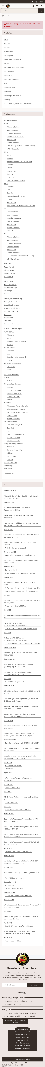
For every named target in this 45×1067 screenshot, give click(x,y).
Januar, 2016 (8, 867)
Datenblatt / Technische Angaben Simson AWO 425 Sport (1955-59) (21, 828)
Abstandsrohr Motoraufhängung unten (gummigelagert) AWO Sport (18, 665)
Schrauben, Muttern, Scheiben (18, 406)
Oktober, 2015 (9, 892)
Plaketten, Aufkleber (14, 393)
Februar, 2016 (9, 855)
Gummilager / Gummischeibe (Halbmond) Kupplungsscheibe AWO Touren (19, 715)
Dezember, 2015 (10, 882)
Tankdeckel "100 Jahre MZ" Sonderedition (20, 555)
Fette (8, 431)
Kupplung (7, 314)
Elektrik (9, 168)
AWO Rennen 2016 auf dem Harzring (18, 851)
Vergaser (7, 321)
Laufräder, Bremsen (11, 305)
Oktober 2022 (9, 567)
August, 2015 (9, 899)
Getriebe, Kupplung (14, 133)
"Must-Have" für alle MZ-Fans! (16, 606)
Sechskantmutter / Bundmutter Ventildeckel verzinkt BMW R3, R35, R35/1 (20, 757)
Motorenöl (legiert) (13, 437)
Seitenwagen (9, 466)
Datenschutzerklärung (12, 80)
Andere (9, 400)
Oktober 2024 (9, 502)
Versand (28, 1063)
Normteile (7, 403)
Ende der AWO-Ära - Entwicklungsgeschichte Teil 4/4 (22, 616)
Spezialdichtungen (11, 294)
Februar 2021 (9, 686)
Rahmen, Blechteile (11, 311)
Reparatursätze (9, 267)
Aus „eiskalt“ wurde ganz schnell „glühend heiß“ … (21, 874)
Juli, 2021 (7, 678)
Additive (10, 453)
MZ (5, 234)
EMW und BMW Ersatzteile (14, 68)
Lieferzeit (7, 92)
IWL (5, 209)
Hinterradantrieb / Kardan (16, 196)
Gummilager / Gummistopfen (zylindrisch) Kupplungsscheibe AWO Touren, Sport (19, 734)
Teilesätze (10, 177)
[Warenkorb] (41, 6)
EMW (6, 183)
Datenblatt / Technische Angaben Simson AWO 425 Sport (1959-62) (21, 820)
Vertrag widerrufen (22, 1059)
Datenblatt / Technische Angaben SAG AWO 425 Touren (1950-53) (21, 843)
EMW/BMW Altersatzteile (16, 180)
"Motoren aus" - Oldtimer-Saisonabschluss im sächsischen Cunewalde (21, 524)
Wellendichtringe (10, 288)
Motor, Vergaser (12, 130)
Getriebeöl (10, 428)
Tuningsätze (8, 276)
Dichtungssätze (9, 270)
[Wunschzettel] (37, 6)
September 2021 (10, 659)
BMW (6, 152)
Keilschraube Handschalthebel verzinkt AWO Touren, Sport (20, 727)
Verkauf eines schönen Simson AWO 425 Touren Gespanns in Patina (21, 536)
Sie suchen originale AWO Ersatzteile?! (18, 104)
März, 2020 (8, 762)
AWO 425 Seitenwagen (12, 363)
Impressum (8, 76)
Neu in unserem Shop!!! (13, 941)
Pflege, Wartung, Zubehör (13, 444)
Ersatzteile (10, 387)
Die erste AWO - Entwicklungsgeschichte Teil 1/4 (22, 643)
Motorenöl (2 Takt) (13, 440)
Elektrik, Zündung (13, 143)
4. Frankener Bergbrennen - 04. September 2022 (22, 588)
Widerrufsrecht (9, 88)
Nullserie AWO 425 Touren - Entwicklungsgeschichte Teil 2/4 (15, 639)
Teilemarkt (8, 469)
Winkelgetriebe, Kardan (15, 136)
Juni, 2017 (7, 791)
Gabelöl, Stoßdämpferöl (15, 434)
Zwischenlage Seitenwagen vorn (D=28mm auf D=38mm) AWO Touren (21, 700)
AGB (5, 84)
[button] (33, 6)
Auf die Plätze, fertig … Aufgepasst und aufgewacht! (18, 779)
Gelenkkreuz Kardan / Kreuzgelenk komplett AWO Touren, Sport (22, 601)
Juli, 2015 (7, 911)
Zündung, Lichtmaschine (13, 324)
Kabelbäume (9, 474)
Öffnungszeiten (10, 56)
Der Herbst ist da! (11, 570)
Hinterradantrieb (13, 221)
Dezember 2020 (10, 740)
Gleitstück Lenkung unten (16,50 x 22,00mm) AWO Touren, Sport (22, 692)
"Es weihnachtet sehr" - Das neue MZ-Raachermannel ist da (18, 509)
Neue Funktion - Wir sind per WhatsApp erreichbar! (18, 516)
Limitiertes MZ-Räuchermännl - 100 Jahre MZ (21, 591)
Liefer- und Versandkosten (13, 60)
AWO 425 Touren (10, 332)
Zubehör (10, 174)
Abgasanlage (11, 139)
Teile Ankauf (8, 52)
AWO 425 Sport (9, 348)
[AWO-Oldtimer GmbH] (8, 5)
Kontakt (40, 2)
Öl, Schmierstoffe (10, 422)
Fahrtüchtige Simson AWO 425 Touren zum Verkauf (20, 543)
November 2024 (10, 491)
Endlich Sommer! (11, 802)
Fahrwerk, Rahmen (13, 127)
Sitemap (7, 100)
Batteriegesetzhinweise (12, 96)
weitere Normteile (13, 418)
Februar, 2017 (9, 813)
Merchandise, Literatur (12, 384)
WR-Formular (9, 72)
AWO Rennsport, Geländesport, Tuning (21, 146)
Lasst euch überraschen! (14, 888)
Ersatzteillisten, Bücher (15, 390)
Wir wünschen (10, 885)
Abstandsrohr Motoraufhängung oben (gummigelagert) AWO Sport (18, 673)
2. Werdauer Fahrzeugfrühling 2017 (18, 809)
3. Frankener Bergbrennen (14, 682)
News (34, 2)
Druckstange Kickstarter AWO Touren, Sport (21, 628)
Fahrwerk (10, 165)
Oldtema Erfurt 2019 (12, 787)
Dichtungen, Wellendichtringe (18, 412)
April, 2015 (8, 923)
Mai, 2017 (7, 806)
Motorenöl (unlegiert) (14, 425)
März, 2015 (8, 938)
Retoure (7, 48)
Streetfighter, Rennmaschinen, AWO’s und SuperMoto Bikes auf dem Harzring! (19, 932)
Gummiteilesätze (10, 273)
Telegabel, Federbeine (12, 308)
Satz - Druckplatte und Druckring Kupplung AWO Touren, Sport (22, 749)
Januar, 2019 (8, 784)
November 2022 (10, 552)
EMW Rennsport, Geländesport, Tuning (21, 205)
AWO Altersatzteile (13, 149)
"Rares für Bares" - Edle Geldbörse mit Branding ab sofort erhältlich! (21, 497)
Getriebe (10, 158)
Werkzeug (10, 447)
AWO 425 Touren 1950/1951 (15, 878)
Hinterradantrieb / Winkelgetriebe (19, 161)
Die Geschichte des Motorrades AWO (18, 895)
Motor (9, 155)
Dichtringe (8, 291)
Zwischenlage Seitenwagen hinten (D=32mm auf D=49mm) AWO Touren (21, 707)
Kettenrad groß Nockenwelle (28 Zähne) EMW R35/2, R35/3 (20, 654)
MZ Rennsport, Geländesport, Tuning (20, 256)
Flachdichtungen (10, 284)
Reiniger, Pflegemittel (14, 450)
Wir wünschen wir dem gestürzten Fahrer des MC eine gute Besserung (22, 906)
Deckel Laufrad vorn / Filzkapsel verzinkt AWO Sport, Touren (21, 561)
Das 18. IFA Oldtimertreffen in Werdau (19, 926)
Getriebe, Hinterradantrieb (16, 341)
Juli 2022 (7, 595)
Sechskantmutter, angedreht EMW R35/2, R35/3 (22, 743)
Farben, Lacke (12, 456)
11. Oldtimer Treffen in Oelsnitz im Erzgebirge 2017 (21, 798)
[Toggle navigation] (3, 4)
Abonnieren (35, 985)
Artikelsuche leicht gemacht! (15, 548)
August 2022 (8, 577)
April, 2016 (8, 848)
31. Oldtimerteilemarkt (13, 765)
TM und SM (11, 366)
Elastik (9, 370)
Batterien (10, 381)
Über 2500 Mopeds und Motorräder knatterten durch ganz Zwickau (21, 918)
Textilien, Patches (13, 396)
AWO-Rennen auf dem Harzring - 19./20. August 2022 (21, 583)
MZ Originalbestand (14, 259)
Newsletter (8, 64)
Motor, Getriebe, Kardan (13, 302)
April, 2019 (8, 773)
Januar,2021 (8, 720)
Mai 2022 (7, 632)
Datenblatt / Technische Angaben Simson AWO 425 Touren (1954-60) (21, 835)
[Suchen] (41, 10)
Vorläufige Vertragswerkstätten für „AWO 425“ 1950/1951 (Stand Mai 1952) (21, 862)
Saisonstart (9, 769)
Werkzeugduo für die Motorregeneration (20, 573)
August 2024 (8, 529)
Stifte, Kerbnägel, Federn (16, 409)
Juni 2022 (7, 610)
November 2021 (10, 647)
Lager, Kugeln (12, 415)
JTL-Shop (7, 1066)
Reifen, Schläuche (10, 462)
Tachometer (8, 318)
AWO (6, 124)
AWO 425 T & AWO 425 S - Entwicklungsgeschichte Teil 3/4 (15, 624)
